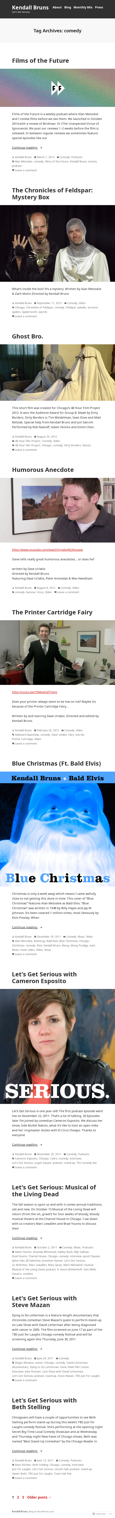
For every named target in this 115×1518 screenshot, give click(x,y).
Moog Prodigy (79, 945)
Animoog (39, 941)
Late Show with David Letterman (62, 1371)
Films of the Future (40, 60)
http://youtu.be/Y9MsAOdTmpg (34, 692)
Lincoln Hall (61, 1469)
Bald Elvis (52, 941)
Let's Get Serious (22, 1163)
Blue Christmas (68, 941)
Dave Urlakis (59, 734)
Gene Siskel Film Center (74, 1367)
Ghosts (86, 445)
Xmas (47, 950)
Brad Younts (19, 1256)
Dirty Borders (72, 445)
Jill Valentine (33, 1260)
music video (27, 950)
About (57, 7)
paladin (81, 307)
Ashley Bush (65, 1252)
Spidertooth (29, 312)
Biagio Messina (24, 1362)
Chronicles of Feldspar (39, 307)
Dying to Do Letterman (44, 1367)
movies (92, 161)
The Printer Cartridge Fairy (52, 612)
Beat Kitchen (23, 1465)
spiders (16, 312)
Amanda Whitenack (44, 1252)
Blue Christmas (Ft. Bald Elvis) (56, 763)
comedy (38, 161)
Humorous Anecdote (43, 469)
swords (42, 312)
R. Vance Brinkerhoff (69, 1269)
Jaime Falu (18, 1260)
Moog (65, 945)
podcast (17, 166)
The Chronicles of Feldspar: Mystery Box (52, 193)
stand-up (69, 1163)
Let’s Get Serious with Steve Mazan (44, 1301)
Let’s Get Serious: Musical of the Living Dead (54, 1190)
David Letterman (77, 1362)
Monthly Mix (83, 7)
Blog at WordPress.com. (41, 1511)
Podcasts (76, 157)
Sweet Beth (19, 1473)
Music (81, 936)
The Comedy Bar (86, 1163)
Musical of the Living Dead (28, 1269)
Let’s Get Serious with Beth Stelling (44, 1403)
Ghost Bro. (27, 336)
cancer (39, 1362)
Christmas (18, 945)
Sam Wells (89, 1269)
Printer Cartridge (22, 739)
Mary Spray (55, 1265)
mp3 (92, 945)
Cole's (53, 1158)
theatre (16, 1273)
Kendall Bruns (30, 7)
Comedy (65, 157)
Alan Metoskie (23, 161)
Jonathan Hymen (52, 1260)
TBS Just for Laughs (87, 1376)
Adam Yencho (23, 1252)
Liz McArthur (19, 1265)
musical (88, 1265)
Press (99, 7)
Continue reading (25, 147)
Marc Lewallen (37, 1265)
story (40, 592)
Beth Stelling (40, 1465)
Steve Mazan (66, 1376)
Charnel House (37, 1256)
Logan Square (42, 1163)
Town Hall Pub (62, 1473)
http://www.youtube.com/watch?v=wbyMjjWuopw (47, 550)
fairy (71, 734)
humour (31, 592)
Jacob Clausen (91, 1256)
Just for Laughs (21, 1469)
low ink (79, 734)
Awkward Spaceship (27, 734)
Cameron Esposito (26, 1158)
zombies (28, 1273)
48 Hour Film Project (27, 441)
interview (75, 1158)
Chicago (20, 307)
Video (82, 303)
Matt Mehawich (73, 1265)
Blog (67, 7)
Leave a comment (26, 170)
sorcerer (93, 307)
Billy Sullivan (81, 1252)
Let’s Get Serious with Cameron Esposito (44, 977)
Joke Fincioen (33, 1371)
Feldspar (71, 307)
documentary (20, 1367)
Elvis (39, 945)
